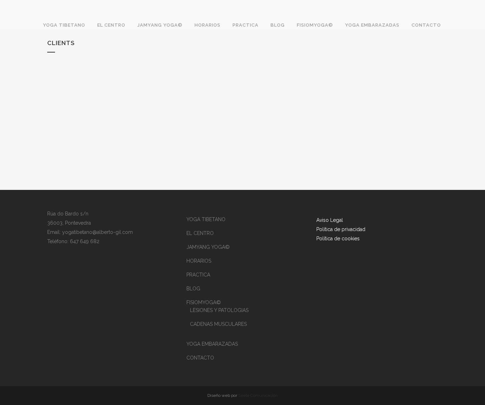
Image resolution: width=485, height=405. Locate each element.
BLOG (193, 288)
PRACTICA (198, 275)
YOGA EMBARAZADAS (212, 344)
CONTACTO (200, 358)
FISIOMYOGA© (203, 302)
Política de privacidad (340, 229)
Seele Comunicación (258, 395)
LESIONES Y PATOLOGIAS (219, 310)
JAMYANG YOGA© (208, 247)
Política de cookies (338, 238)
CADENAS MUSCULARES (218, 324)
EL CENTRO (200, 233)
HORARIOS (198, 261)
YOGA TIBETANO (205, 219)
